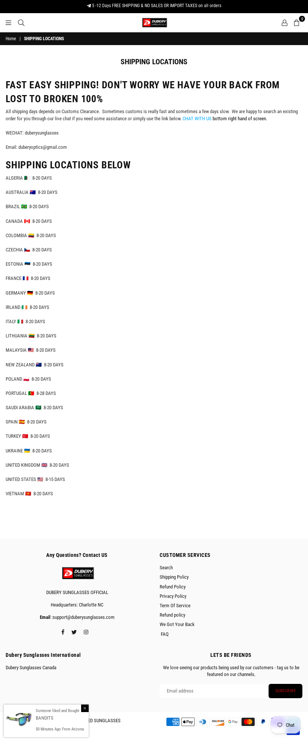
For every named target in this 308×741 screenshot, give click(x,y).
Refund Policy (173, 587)
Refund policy (172, 615)
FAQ (164, 634)
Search (166, 567)
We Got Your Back (177, 624)
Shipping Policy (174, 577)
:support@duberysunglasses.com (82, 617)
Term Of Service (175, 605)
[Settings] (284, 22)
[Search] (21, 22)
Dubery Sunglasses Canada (31, 667)
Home (11, 38)
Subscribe (285, 690)
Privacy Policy (173, 596)
